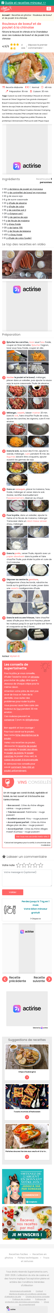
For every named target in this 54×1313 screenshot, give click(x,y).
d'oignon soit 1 (16, 213)
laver (31, 342)
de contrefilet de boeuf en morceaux (27, 192)
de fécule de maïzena (18, 220)
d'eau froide (15, 224)
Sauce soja (13, 110)
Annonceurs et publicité (20, 1291)
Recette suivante (39, 979)
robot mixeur (33, 521)
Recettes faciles (18, 1254)
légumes (11, 456)
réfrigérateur (32, 719)
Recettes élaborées (10, 117)
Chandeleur (27, 96)
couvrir (21, 412)
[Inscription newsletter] (27, 1223)
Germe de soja (8, 106)
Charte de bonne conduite (38, 1296)
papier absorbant (15, 556)
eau (42, 342)
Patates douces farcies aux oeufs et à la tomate (28, 1151)
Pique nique (44, 121)
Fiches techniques (28, 1257)
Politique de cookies (21, 1299)
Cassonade (13, 103)
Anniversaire (17, 121)
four (19, 708)
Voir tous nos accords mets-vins (32, 836)
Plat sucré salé (31, 121)
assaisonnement (15, 498)
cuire (27, 453)
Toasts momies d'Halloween (27, 1111)
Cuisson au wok (14, 96)
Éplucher (36, 345)
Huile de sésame (23, 106)
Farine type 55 (43, 103)
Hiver (14, 99)
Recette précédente (17, 979)
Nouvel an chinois (41, 96)
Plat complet (27, 114)
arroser (43, 521)
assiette (15, 588)
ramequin (20, 489)
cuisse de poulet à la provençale (21, 759)
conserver (9, 719)
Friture (22, 110)
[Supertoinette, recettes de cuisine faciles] (6, 8)
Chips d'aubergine (27, 1072)
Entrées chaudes (13, 114)
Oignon (44, 106)
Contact (39, 1291)
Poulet (4, 110)
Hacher (10, 377)
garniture (33, 579)
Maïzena (36, 106)
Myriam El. (15, 656)
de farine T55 (16, 227)
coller (22, 680)
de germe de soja (19, 217)
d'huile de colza (16, 206)
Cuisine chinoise (33, 110)
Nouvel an (6, 99)
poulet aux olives (28, 749)
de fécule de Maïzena (20, 231)
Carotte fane (30, 103)
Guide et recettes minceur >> (25, 3)
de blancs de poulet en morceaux (26, 189)
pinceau (35, 676)
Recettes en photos (22, 15)
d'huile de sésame (18, 203)
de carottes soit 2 (17, 210)
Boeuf (4, 103)
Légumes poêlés (27, 117)
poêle (18, 553)
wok (16, 415)
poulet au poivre (15, 752)
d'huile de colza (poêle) (20, 238)
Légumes (22, 99)
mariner (36, 412)
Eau (21, 103)
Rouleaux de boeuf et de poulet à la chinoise (27, 16)
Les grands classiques (37, 99)
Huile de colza (40, 114)
